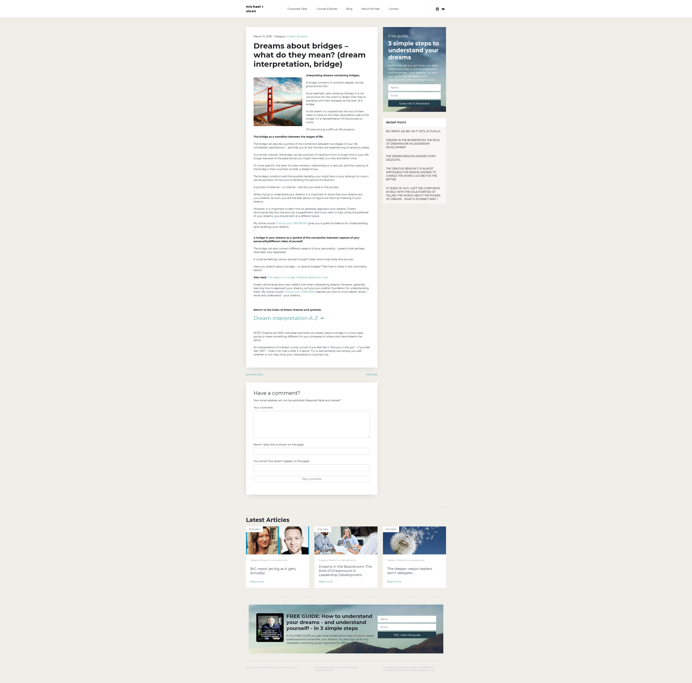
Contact (394, 8)
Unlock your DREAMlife (291, 223)
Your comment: (263, 407)
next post (372, 374)
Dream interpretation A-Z (287, 318)
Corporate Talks (297, 8)
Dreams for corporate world (273, 560)
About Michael (370, 8)
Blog (349, 8)
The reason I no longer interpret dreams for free (297, 277)
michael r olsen (255, 9)
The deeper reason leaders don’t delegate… (409, 571)
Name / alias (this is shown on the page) (279, 444)
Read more (257, 581)
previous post (254, 374)
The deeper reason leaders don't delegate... (411, 158)
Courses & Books (326, 8)
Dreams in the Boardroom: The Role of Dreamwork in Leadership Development (413, 144)
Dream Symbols (297, 36)
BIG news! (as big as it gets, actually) (413, 131)
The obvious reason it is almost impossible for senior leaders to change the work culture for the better (411, 174)
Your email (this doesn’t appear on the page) (281, 461)
